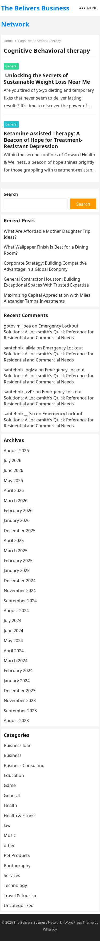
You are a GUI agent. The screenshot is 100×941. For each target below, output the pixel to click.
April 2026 (14, 490)
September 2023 (20, 711)
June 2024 (13, 631)
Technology (15, 885)
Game (10, 785)
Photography (17, 865)
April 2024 (14, 651)
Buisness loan (17, 745)
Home (8, 41)
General (11, 66)
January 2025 (17, 570)
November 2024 (20, 590)
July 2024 (12, 620)
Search (11, 194)
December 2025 (19, 531)
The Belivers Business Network (35, 15)
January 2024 (17, 681)
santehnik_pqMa (20, 370)
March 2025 (15, 551)
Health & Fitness (20, 815)
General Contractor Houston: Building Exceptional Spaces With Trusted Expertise (46, 282)
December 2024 (19, 581)
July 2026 (12, 460)
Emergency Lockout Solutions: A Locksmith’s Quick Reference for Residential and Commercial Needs (49, 332)
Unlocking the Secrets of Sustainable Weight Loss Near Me (47, 78)
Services (12, 875)
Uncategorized (19, 905)
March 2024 (15, 661)
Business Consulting (24, 765)
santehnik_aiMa (19, 348)
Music (10, 835)
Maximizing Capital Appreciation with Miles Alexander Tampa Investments (47, 298)
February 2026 (18, 510)
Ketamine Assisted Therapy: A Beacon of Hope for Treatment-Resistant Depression (43, 140)
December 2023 (19, 691)
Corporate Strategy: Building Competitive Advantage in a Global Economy (45, 266)
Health (10, 805)
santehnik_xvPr (19, 392)
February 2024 (18, 670)
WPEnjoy (50, 929)
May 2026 (13, 480)
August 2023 (16, 720)
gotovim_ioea (17, 326)
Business (13, 755)
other (9, 845)
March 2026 (15, 501)
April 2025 (14, 540)
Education (14, 775)
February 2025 (18, 560)
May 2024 (13, 640)
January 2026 (17, 520)
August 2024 (16, 611)
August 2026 (16, 451)
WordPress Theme (79, 922)
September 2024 (20, 601)
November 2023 (20, 700)
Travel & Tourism (21, 895)
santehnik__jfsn (19, 414)
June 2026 (13, 470)
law (7, 825)
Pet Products (17, 855)
